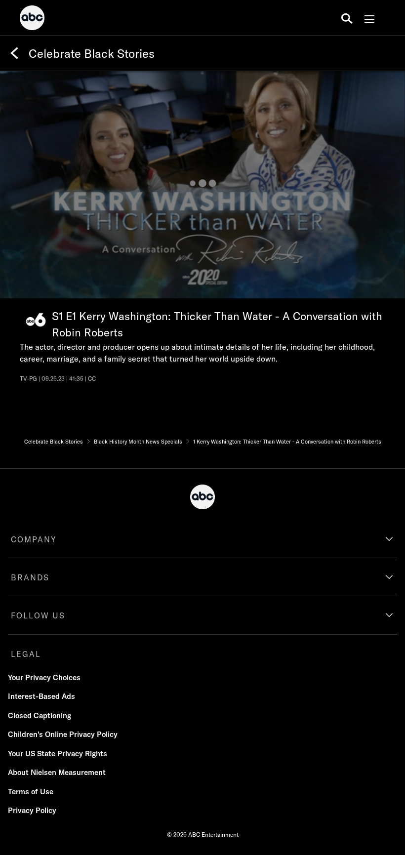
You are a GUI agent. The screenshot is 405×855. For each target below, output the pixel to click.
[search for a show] (347, 17)
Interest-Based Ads (41, 696)
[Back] (14, 53)
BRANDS (30, 577)
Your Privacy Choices (44, 677)
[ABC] (32, 19)
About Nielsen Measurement (57, 772)
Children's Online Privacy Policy (63, 734)
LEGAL (26, 654)
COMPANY (34, 539)
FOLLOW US (38, 615)
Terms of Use (30, 791)
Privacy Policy (32, 810)
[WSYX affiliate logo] (36, 320)
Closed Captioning (39, 715)
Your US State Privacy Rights (57, 753)
